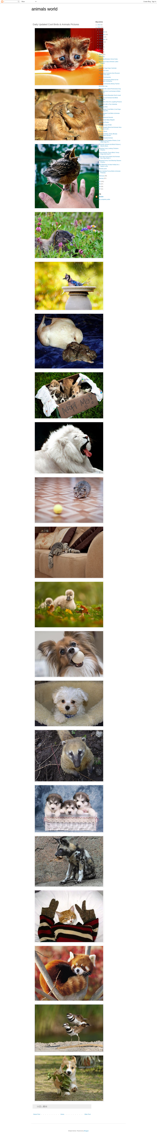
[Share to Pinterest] (46, 1106)
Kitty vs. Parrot (103, 131)
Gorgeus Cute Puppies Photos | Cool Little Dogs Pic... (109, 141)
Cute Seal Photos (104, 122)
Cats (100, 65)
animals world (44, 9)
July (100, 44)
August (101, 42)
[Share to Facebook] (44, 1106)
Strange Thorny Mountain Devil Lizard (110, 95)
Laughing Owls (103, 107)
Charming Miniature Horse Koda (108, 59)
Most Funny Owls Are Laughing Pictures (110, 102)
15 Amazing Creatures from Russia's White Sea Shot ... (109, 73)
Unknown (100, 196)
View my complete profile (103, 199)
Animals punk (103, 168)
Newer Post (36, 1114)
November (102, 34)
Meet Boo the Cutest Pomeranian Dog (110, 89)
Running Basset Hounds (106, 117)
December (102, 32)
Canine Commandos (105, 77)
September (102, 39)
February (102, 176)
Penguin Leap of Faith (105, 125)
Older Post (87, 1114)
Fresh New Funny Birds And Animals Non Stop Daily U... (109, 157)
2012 (99, 27)
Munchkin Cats (103, 86)
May (100, 49)
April (100, 52)
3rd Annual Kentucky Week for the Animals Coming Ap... (108, 80)
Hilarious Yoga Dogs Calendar (108, 68)
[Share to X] (42, 1106)
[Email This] (38, 1106)
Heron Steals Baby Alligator (107, 120)
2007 (99, 189)
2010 (99, 181)
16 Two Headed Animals (106, 138)
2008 (99, 186)
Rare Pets (102, 56)
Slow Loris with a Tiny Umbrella (108, 104)
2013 (99, 25)
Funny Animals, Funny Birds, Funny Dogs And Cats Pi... (109, 153)
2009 (99, 184)
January (101, 178)
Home (62, 1114)
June (100, 47)
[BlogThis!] (40, 1106)
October (101, 37)
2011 (99, 30)
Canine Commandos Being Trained (109, 84)
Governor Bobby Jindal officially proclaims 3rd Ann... (108, 134)
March (101, 54)
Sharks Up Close (104, 70)
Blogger (86, 1131)
